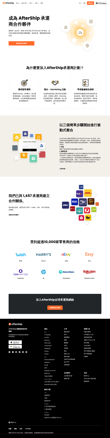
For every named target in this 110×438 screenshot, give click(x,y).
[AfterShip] (9, 3)
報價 (42, 3)
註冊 (84, 3)
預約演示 (90, 3)
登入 (80, 3)
